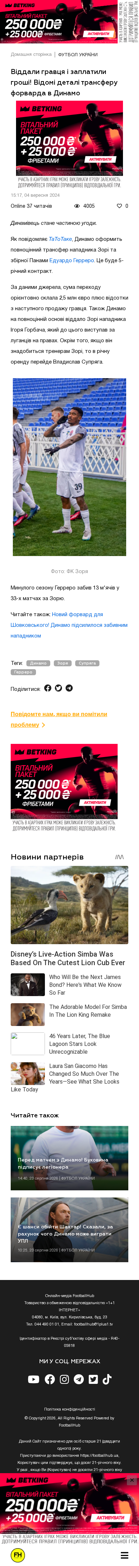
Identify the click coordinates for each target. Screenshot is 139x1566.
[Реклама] (69, 21)
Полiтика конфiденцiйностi (69, 1409)
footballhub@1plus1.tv (93, 1324)
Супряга (87, 663)
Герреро (23, 672)
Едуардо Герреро (72, 260)
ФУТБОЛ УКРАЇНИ (78, 55)
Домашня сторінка (31, 55)
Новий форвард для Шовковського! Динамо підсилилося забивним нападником (69, 625)
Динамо (38, 663)
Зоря (62, 663)
